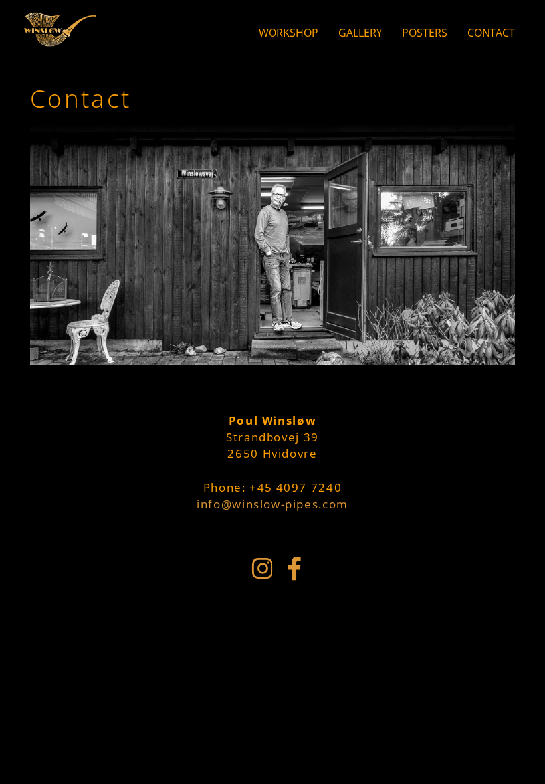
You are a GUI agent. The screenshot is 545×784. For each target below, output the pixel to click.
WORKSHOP (288, 32)
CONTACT (491, 32)
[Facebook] (294, 569)
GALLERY (360, 32)
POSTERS (424, 32)
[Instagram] (262, 569)
